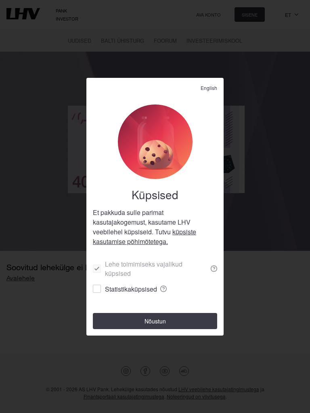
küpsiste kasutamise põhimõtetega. (144, 236)
